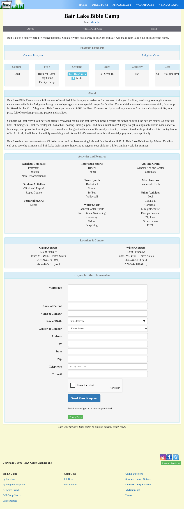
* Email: (57, 374)
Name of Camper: (52, 313)
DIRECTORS (100, 4)
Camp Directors (134, 473)
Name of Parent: (52, 306)
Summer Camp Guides (137, 479)
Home (128, 495)
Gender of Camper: (51, 328)
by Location (9, 479)
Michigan (95, 22)
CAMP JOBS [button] (146, 4)
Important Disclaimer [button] (171, 463)
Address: (57, 336)
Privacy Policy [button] (76, 417)
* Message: (56, 287)
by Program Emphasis (14, 484)
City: (59, 343)
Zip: (60, 359)
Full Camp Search (12, 495)
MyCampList (132, 490)
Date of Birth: (54, 321)
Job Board (69, 479)
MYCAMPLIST (122, 4)
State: (59, 351)
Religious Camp (151, 55)
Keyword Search (11, 490)
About (30, 28)
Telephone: (56, 366)
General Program (33, 55)
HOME (83, 4)
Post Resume (70, 484)
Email (154, 28)
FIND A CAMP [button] (169, 4)
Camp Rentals (10, 500)
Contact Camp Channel (138, 484)
